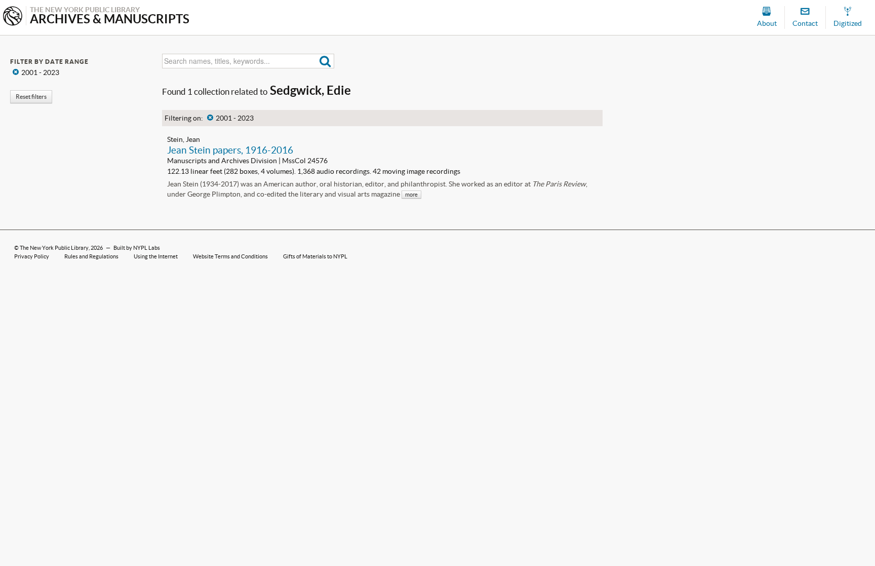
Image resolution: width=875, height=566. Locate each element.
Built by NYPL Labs (136, 248)
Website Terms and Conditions (230, 256)
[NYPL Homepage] (12, 17)
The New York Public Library (54, 248)
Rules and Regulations (91, 256)
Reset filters (31, 96)
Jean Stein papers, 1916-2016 (230, 150)
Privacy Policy (31, 256)
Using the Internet (156, 256)
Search (325, 61)
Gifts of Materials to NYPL (315, 256)
